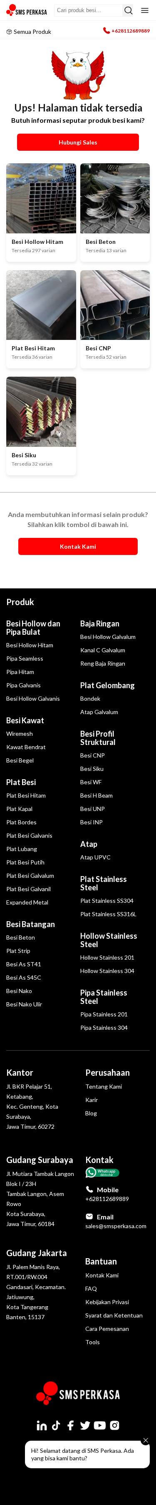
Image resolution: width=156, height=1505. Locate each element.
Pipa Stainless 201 (104, 1014)
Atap (88, 844)
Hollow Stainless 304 (107, 970)
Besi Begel (20, 760)
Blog (91, 1113)
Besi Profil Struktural (98, 738)
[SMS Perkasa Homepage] (27, 10)
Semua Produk (32, 31)
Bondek (90, 698)
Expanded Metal (27, 902)
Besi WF (91, 781)
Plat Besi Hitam (26, 795)
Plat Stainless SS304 (107, 900)
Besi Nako (19, 990)
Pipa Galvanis (23, 685)
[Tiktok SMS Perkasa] (56, 1425)
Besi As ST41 (23, 964)
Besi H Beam (96, 795)
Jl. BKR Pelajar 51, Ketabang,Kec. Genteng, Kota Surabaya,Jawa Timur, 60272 (32, 1106)
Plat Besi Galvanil (28, 888)
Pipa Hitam (20, 671)
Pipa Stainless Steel (103, 996)
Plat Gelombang (107, 685)
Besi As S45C (23, 977)
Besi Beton (20, 937)
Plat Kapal (19, 808)
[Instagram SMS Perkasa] (114, 1425)
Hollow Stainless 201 (107, 957)
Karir (91, 1099)
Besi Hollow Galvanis (33, 698)
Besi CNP (92, 755)
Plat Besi (21, 782)
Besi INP (91, 822)
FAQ (91, 1288)
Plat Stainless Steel (103, 883)
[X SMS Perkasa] (85, 1425)
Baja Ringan (99, 623)
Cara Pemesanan (107, 1328)
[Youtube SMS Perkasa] (100, 1425)
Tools (92, 1341)
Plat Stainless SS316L (108, 913)
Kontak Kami (102, 1275)
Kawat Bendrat (26, 746)
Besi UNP (92, 808)
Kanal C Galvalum (102, 650)
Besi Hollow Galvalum (108, 636)
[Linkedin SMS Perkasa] (41, 1425)
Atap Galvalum (99, 711)
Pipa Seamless (24, 658)
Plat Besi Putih (25, 862)
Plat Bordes (21, 822)
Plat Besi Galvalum (30, 875)
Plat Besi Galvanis (29, 835)
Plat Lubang (21, 848)
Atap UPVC (95, 857)
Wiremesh (19, 733)
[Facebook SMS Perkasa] (70, 1425)
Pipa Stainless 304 (104, 1027)
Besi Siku (92, 768)
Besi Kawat (25, 720)
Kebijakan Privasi (107, 1301)
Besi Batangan (30, 924)
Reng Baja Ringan (102, 663)
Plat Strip (18, 950)
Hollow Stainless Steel (108, 940)
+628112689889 (130, 31)
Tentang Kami (103, 1086)
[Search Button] (127, 10)
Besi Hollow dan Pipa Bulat (33, 627)
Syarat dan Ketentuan (114, 1315)
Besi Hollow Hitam (29, 645)
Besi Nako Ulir (24, 1004)
